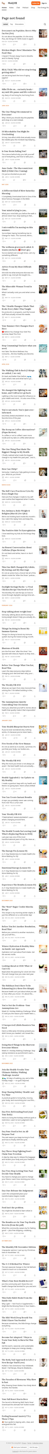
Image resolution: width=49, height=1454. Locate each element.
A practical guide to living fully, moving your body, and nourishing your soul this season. (18, 1099)
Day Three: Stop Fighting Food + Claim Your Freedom (17, 1152)
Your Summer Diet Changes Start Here (18, 327)
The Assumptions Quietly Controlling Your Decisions (15, 703)
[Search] (45, 24)
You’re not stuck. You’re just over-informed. (18, 411)
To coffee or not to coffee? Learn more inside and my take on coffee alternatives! (18, 436)
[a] (43, 651)
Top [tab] (11, 24)
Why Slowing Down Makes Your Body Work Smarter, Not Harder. (19, 1386)
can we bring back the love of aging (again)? (16, 76)
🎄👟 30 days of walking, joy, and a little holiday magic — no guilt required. (18, 1079)
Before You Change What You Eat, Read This (18, 666)
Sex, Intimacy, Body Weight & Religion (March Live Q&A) (16, 512)
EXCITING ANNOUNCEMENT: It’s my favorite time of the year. (16, 416)
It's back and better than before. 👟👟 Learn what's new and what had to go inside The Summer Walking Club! (17, 377)
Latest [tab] (5, 24)
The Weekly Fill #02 (11, 760)
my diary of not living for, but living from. (18, 95)
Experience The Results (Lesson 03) (19, 885)
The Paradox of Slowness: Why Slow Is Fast (19, 1381)
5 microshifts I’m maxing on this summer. (17, 228)
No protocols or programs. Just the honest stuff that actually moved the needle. (18, 313)
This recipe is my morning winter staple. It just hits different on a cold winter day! (18, 913)
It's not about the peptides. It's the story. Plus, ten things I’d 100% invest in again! (17, 37)
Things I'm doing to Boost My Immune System (15, 630)
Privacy (24, 1443)
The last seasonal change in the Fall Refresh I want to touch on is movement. (19, 1268)
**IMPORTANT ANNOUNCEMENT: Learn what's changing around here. (17, 818)
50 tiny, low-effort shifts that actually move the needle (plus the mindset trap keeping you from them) (18, 138)
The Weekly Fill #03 (11, 685)
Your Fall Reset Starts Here (15, 1399)
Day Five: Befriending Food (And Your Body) (17, 1113)
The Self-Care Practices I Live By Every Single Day (18, 492)
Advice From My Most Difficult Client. (16, 268)
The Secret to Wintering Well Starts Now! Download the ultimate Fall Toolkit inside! (18, 1403)
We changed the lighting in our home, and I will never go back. (16, 391)
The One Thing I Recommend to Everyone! (17, 113)
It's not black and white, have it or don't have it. (17, 554)
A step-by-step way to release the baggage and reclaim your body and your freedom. (18, 1158)
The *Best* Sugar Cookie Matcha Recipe (17, 908)
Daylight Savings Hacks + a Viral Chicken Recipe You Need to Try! (17, 588)
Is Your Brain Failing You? (14, 151)
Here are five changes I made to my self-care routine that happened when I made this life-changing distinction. (18, 498)
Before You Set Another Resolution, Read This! (19, 928)
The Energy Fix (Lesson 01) (14, 851)
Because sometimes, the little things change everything (19, 1324)
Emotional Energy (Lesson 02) (16, 868)
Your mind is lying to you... (14, 210)
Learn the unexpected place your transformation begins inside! (14, 1195)
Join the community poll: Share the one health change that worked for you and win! (19, 1285)
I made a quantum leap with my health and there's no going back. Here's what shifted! (19, 784)
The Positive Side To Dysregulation (18, 530)
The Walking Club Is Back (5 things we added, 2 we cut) (18, 371)
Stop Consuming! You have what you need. (19, 347)
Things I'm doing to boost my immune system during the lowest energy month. (18, 635)
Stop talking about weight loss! (16, 611)
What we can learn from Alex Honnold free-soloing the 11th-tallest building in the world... (19, 689)
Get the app (34, 1447)
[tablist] (13, 24)
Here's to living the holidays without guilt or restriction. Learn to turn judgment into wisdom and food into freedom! (19, 1118)
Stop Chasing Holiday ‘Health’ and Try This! (18, 1093)
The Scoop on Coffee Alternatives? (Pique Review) (18, 431)
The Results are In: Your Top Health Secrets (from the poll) (18, 1223)
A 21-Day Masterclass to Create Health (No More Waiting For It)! (18, 855)
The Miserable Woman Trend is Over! (17, 288)
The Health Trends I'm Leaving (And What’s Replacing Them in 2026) (19, 832)
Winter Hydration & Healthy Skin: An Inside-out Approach (18, 947)
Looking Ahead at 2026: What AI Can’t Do (17, 967)
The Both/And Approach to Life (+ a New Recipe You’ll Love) (19, 1361)
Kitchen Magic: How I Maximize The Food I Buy (19, 51)
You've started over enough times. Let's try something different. (18, 254)
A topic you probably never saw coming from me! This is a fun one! (17, 801)
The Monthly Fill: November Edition (19, 1247)
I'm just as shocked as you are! (14, 174)
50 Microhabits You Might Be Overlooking (15, 133)
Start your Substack (20, 1447)
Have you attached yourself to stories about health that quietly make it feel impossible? (19, 709)
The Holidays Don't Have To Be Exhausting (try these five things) (18, 987)
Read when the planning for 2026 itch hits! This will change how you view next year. (18, 973)
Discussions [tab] (19, 24)
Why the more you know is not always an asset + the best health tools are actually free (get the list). (18, 764)
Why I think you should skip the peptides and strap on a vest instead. (18, 118)
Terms (29, 1443)
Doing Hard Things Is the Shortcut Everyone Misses (18, 1046)
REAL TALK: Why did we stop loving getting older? (19, 71)
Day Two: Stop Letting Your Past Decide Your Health (17, 1172)
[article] (24, 37)
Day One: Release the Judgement (17, 1190)
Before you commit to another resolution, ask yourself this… (18, 933)
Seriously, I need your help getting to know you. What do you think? (19, 473)
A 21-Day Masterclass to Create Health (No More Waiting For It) (18, 872)
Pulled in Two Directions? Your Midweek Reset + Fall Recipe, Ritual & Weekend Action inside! (17, 1366)
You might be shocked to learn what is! (17, 1210)
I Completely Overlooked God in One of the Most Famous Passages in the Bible (19, 197)
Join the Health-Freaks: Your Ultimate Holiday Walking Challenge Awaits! (15, 1072)
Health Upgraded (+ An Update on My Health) (18, 779)
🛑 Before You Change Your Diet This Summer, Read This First (16, 333)
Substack (15, 1451)
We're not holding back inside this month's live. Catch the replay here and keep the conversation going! (18, 517)
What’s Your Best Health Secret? (17, 1281)
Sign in (44, 3)
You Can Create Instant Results (17, 797)
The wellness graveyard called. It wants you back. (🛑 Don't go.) (18, 248)
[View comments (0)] (14, 64)
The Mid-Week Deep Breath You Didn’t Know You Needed (17, 1319)
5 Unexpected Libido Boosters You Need (18, 1026)
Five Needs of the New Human (16, 743)
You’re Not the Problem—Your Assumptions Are (16, 1006)
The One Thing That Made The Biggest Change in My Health (16, 450)
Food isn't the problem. (13, 1207)
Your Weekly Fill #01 (12, 814)
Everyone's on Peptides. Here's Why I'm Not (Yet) (19, 32)
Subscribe (35, 3)
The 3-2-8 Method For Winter (16, 1264)
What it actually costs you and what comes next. (18, 293)
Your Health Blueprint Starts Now (18, 726)
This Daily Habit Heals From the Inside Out (17, 1299)
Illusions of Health (10, 648)
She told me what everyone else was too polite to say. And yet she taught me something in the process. (17, 273)
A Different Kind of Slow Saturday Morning (18, 192)
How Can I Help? (9, 469)
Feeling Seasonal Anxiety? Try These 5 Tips (16, 1417)
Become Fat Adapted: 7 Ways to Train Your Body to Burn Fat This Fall (17, 1340)
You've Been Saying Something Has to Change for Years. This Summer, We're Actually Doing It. (16, 234)
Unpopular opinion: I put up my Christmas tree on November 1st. (18, 1251)
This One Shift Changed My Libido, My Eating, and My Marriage (18, 568)
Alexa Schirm (13, 41)
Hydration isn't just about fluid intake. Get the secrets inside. (18, 953)
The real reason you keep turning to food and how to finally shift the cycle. (18, 1138)
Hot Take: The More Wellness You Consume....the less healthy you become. (18, 352)
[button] (4, 7)
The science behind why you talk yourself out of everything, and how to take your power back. (18, 155)
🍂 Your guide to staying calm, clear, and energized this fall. (18, 1423)
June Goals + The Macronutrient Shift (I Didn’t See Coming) (17, 169)
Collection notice (37, 1443)
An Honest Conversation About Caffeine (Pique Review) (17, 548)
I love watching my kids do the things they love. (18, 534)
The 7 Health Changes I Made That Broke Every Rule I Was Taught (18, 307)
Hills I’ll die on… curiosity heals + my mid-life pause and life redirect (19, 90)
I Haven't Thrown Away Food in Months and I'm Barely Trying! (17, 57)
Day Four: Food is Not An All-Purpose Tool (15, 1133)
